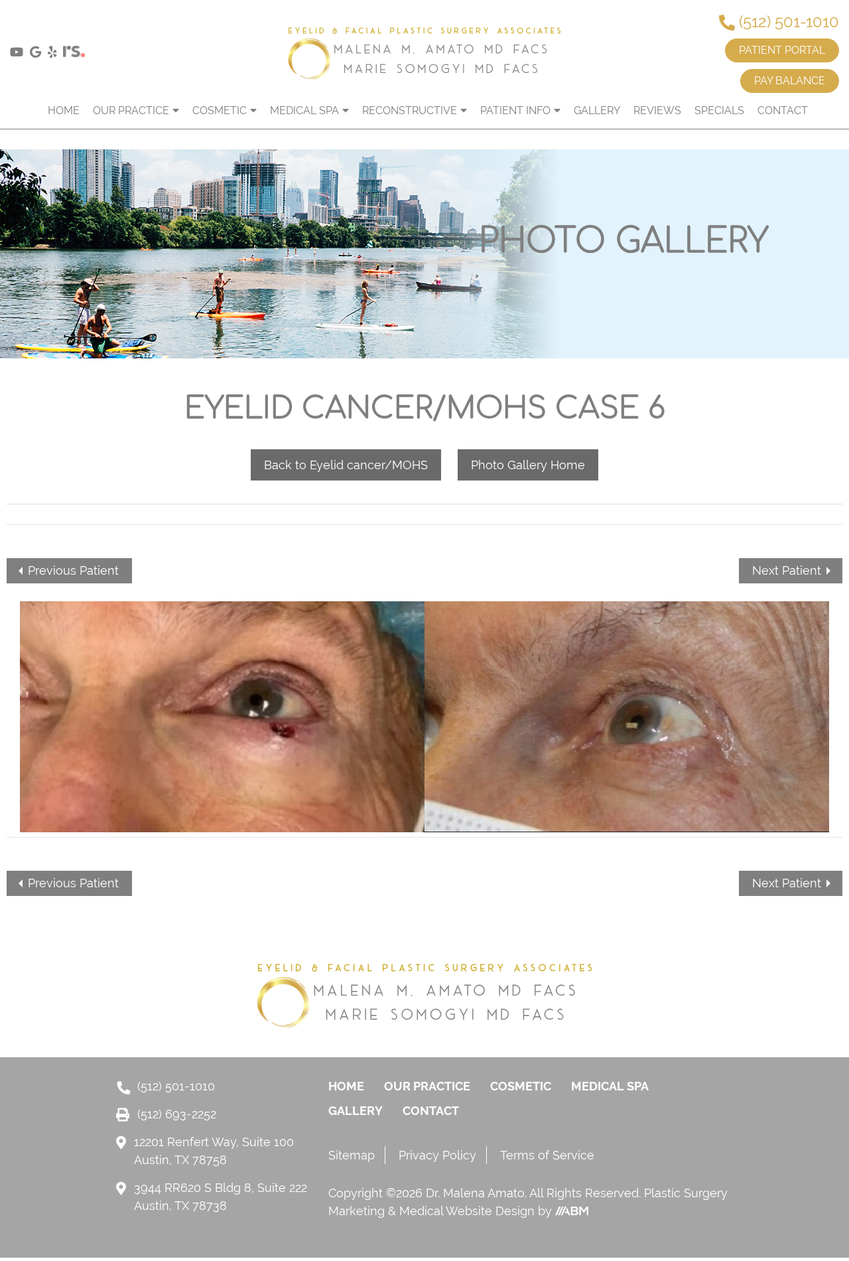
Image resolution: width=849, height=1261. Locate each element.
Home (64, 110)
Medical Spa (304, 110)
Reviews (657, 110)
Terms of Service (547, 1155)
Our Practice (131, 110)
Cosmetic (219, 110)
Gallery (597, 110)
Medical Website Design (467, 1211)
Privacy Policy (437, 1155)
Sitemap (351, 1155)
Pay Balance (789, 80)
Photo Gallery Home (528, 465)
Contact (782, 110)
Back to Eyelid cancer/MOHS (346, 465)
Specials (719, 110)
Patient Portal (782, 50)
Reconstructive (409, 110)
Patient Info (515, 110)
